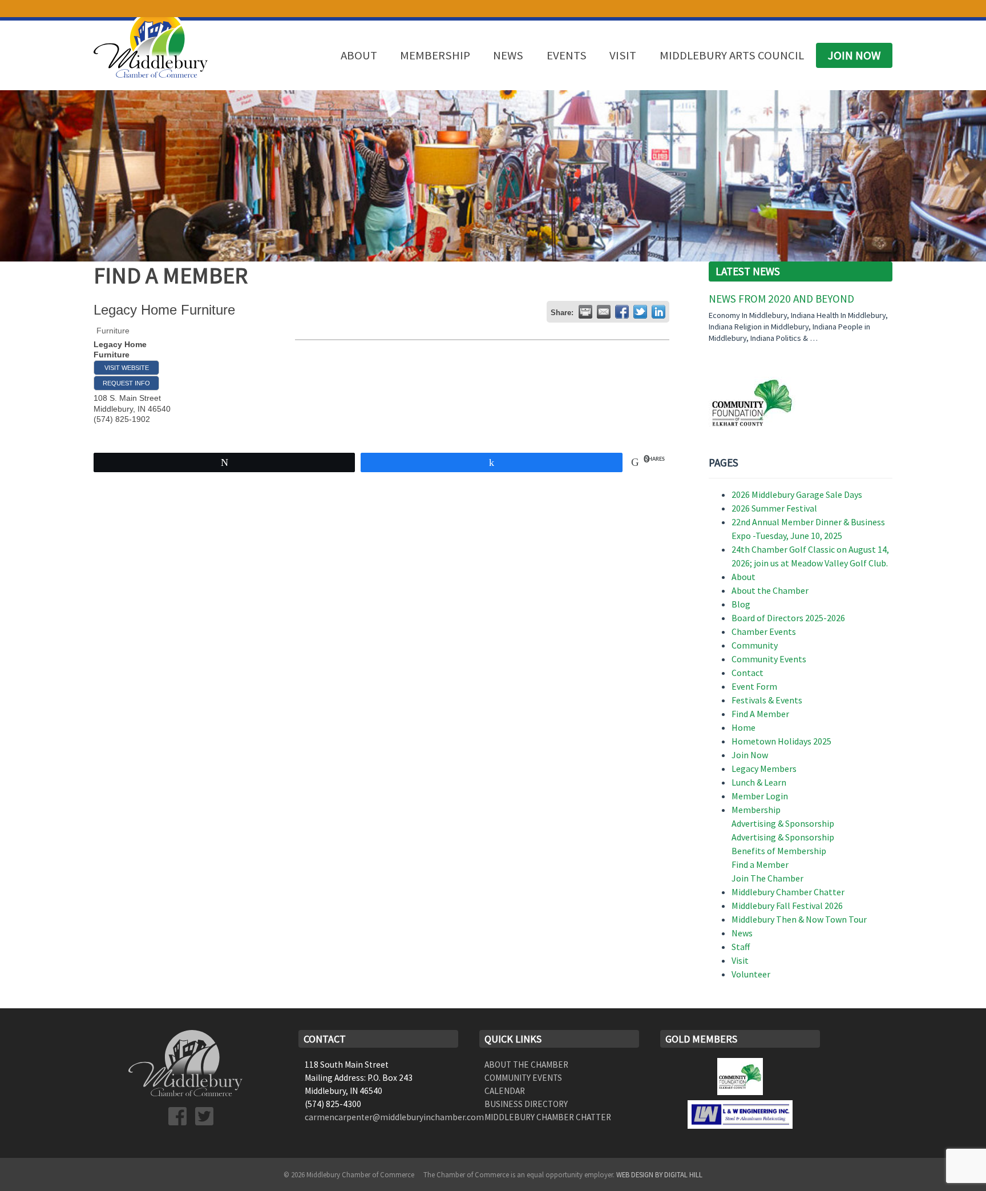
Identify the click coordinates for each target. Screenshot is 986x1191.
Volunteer (751, 974)
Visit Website (126, 367)
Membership (435, 55)
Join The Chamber (767, 878)
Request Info (126, 383)
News (508, 55)
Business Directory (526, 1104)
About (359, 55)
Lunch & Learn (759, 782)
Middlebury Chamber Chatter (788, 892)
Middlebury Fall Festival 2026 (787, 905)
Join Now (854, 55)
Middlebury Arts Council (732, 55)
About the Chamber (770, 590)
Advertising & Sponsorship (783, 823)
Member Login (760, 796)
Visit (622, 55)
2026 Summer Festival (774, 508)
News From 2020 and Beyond (781, 298)
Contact (747, 672)
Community (755, 645)
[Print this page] (585, 312)
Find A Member (760, 713)
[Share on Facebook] (622, 312)
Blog (741, 604)
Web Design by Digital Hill (659, 1174)
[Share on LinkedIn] (658, 312)
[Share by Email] (604, 312)
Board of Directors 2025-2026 (788, 617)
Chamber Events (764, 631)
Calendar (504, 1090)
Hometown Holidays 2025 (781, 741)
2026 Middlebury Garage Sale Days (797, 494)
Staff (741, 946)
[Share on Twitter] (640, 312)
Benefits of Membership (779, 850)
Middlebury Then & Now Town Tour (799, 919)
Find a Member (760, 864)
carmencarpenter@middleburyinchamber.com (394, 1117)
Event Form (754, 686)
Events (567, 55)
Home (743, 727)
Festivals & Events (767, 700)
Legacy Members (764, 768)
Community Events (769, 659)
